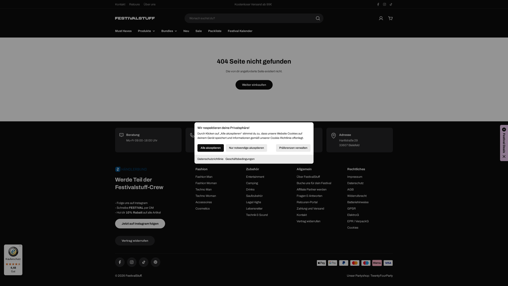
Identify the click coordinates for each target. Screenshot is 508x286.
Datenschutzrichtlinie (210, 158)
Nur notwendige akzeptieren (246, 147)
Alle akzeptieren (211, 147)
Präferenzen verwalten (293, 147)
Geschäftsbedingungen (240, 158)
